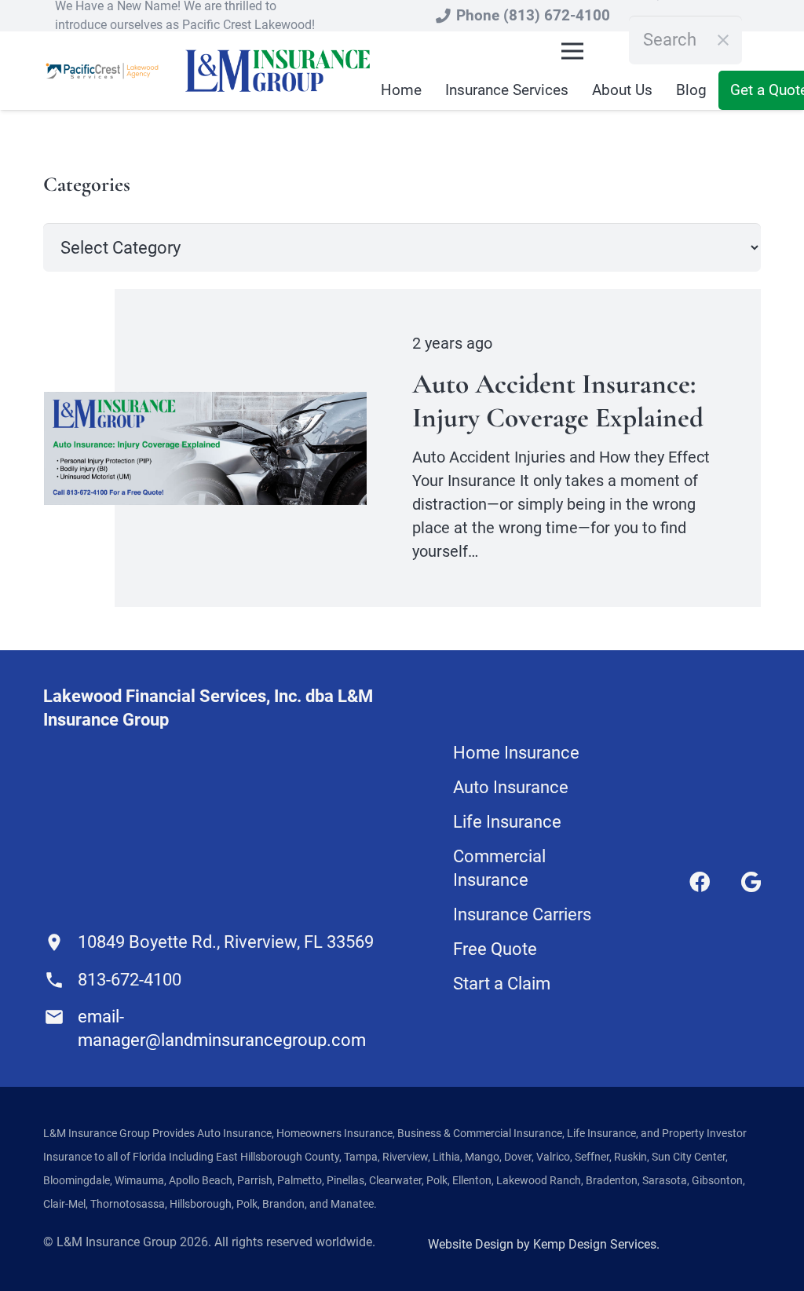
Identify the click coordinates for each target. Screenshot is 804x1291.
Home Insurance (516, 753)
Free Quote (495, 949)
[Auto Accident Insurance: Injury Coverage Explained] (205, 403)
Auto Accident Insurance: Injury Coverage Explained (558, 400)
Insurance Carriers (522, 914)
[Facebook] (699, 882)
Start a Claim (501, 983)
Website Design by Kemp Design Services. (544, 1244)
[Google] (751, 882)
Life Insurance (507, 822)
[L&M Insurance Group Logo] (278, 71)
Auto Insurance (510, 787)
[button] (573, 51)
